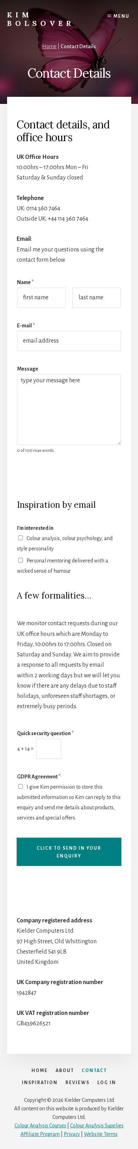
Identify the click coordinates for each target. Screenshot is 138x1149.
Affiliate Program (40, 1134)
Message (27, 369)
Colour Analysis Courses (40, 1125)
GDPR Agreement (39, 776)
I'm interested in (35, 528)
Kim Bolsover (41, 19)
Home (49, 46)
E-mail (26, 325)
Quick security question (45, 733)
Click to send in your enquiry (69, 852)
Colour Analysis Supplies (96, 1125)
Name (25, 282)
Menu (122, 16)
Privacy (72, 1134)
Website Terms (100, 1134)
